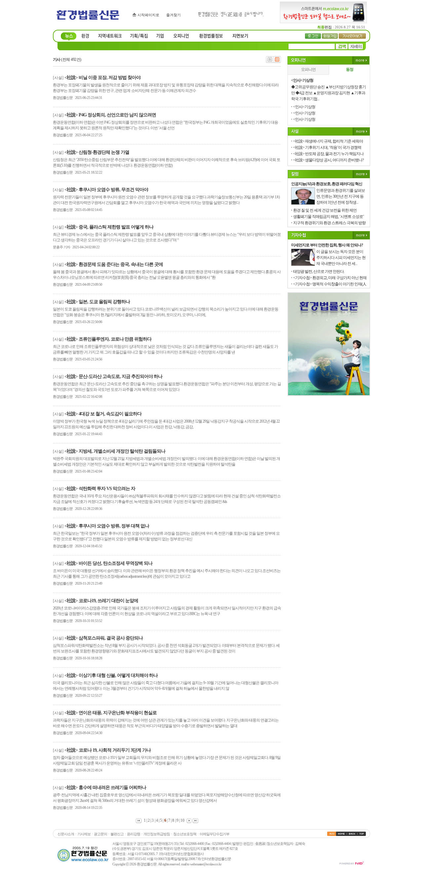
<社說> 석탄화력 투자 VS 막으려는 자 (99, 488)
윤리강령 (133, 834)
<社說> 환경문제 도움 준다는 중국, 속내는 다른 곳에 (113, 264)
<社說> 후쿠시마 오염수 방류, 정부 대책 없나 (106, 525)
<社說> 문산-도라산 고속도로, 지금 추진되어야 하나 (113, 376)
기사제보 (84, 834)
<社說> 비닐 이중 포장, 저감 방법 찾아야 (102, 77)
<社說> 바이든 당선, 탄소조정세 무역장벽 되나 (108, 563)
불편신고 (117, 834)
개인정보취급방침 (156, 834)
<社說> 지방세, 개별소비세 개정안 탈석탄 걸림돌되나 (114, 451)
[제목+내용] (277, 61)
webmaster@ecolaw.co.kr (205, 864)
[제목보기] (270, 61)
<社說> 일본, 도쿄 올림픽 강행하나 (97, 301)
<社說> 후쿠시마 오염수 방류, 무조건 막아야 (106, 189)
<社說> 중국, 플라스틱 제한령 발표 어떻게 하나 (108, 227)
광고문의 (100, 834)
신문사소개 (66, 834)
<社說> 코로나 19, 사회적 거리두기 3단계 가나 (107, 750)
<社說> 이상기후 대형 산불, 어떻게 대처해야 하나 (111, 675)
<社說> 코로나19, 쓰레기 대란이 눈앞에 (101, 600)
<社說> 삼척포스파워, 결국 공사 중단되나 (103, 638)
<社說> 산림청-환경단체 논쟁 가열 (96, 152)
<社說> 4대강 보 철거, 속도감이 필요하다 (102, 413)
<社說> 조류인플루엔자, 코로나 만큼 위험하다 (107, 339)
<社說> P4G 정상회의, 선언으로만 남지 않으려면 (110, 114)
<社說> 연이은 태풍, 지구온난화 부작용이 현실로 (110, 712)
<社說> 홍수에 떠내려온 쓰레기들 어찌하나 (105, 787)
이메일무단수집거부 (214, 834)
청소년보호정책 (184, 834)
